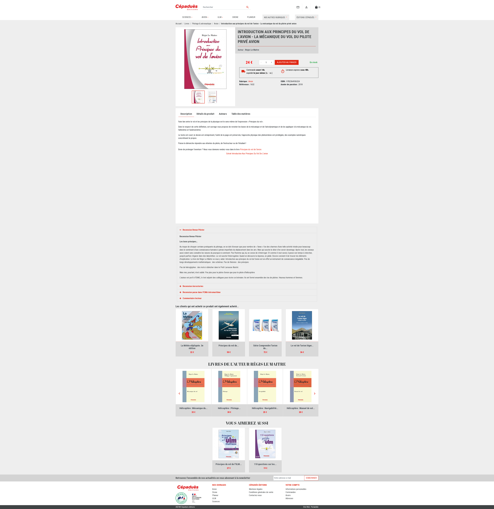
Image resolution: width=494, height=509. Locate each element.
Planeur (215, 495)
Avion (251, 81)
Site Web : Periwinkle (310, 507)
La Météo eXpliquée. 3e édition (192, 347)
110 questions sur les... (301, 408)
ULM (214, 498)
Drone (214, 492)
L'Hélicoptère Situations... (193, 408)
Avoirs (288, 495)
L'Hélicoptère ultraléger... (229, 408)
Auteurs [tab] (223, 113)
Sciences (216, 501)
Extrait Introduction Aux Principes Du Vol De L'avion (247, 153)
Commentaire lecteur (192, 298)
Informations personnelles (296, 489)
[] (298, 4)
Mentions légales (255, 489)
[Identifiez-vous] (306, 4)
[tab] (247, 230)
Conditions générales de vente (261, 492)
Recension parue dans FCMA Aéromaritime (201, 292)
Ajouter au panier (286, 62)
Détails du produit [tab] (205, 113)
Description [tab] (186, 113)
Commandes (291, 492)
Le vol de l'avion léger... (302, 345)
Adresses (289, 498)
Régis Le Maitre (252, 50)
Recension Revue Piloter (193, 230)
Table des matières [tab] (240, 113)
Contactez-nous (255, 495)
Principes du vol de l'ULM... (229, 464)
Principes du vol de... (229, 345)
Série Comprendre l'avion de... (265, 347)
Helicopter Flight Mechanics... (265, 408)
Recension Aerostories (193, 286)
